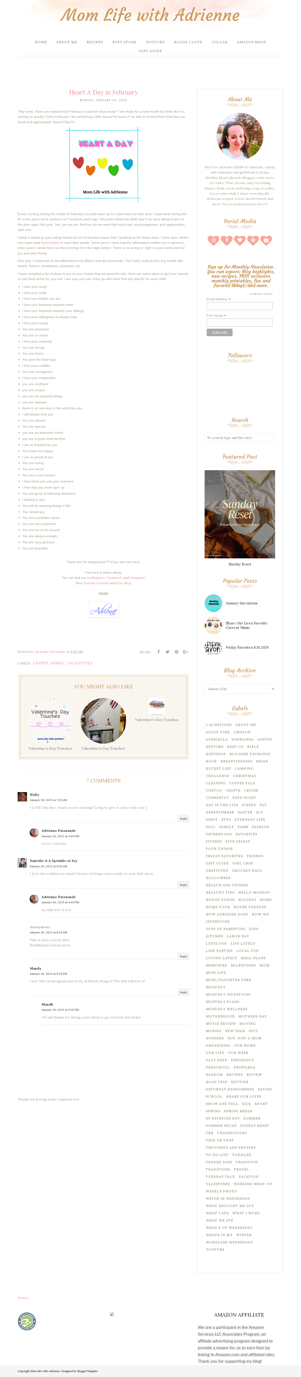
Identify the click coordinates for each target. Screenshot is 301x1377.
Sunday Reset (240, 564)
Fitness (214, 841)
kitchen (214, 936)
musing (214, 1031)
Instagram (137, 578)
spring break (238, 1111)
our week (238, 1053)
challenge (217, 776)
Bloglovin (98, 578)
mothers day (252, 1016)
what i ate (217, 1213)
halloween (218, 878)
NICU (253, 1031)
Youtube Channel (96, 583)
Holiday (247, 900)
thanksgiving (232, 1133)
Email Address (219, 299)
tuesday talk (220, 1177)
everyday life (250, 819)
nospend (215, 1038)
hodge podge (220, 900)
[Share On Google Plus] (185, 652)
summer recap (221, 1126)
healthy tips (220, 892)
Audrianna (242, 739)
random (214, 1075)
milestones (243, 965)
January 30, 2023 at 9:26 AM (48, 866)
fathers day (219, 834)
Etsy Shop (123, 583)
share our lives (243, 1096)
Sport (261, 1104)
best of (235, 747)
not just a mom (245, 1038)
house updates (250, 907)
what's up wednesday (229, 1228)
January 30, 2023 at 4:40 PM (60, 836)
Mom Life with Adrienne (150, 15)
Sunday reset (254, 1126)
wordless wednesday (229, 1242)
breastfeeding (237, 761)
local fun (247, 951)
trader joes (219, 1162)
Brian (262, 761)
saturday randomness (230, 1089)
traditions (218, 1169)
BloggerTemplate (87, 1371)
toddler (241, 1155)
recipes (234, 1075)
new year (235, 1031)
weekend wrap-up (253, 1184)
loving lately (221, 958)
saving (265, 1089)
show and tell (222, 1104)
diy (263, 805)
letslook (216, 943)
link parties (219, 951)
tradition (247, 1162)
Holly (34, 795)
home (266, 900)
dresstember (220, 812)
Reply (183, 818)
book (211, 761)
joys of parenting (226, 929)
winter (244, 1235)
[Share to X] (167, 652)
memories (216, 965)
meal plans (253, 958)
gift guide (217, 863)
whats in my (219, 1235)
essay (212, 819)
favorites (246, 834)
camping (244, 768)
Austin (264, 739)
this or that (220, 1140)
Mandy (35, 968)
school (214, 1096)
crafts (40, 663)
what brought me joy (230, 1206)
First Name (216, 315)
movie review (221, 1024)
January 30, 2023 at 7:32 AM (48, 800)
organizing (218, 1045)
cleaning (216, 783)
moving (247, 1024)
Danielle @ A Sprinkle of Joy (53, 861)
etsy (226, 819)
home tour (218, 907)
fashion (260, 827)
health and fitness (227, 885)
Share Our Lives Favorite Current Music (247, 625)
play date (216, 1060)
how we (260, 914)
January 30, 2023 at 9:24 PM (48, 973)
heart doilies (50, 243)
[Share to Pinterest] (176, 652)
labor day (238, 936)
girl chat (243, 863)
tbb (210, 1133)
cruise (251, 790)
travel (241, 1169)
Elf (259, 812)
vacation (248, 1177)
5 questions (219, 725)
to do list (217, 1155)
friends (255, 856)
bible (253, 747)
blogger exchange (250, 754)
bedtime (215, 747)
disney (249, 805)
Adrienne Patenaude (59, 831)
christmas (244, 776)
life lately (242, 943)
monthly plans (222, 1002)
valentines (79, 663)
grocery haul (247, 870)
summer (252, 1118)
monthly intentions (228, 994)
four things (219, 849)
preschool (218, 1067)
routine (240, 1082)
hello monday (254, 892)
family (58, 663)
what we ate (219, 1220)
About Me (245, 725)
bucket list (219, 768)
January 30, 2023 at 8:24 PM (48, 932)
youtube (215, 1249)
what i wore (246, 1213)
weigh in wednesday (228, 1198)
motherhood (220, 1016)
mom (265, 965)
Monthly (216, 987)
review (254, 1075)
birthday (216, 754)
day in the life (222, 805)
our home (245, 1045)
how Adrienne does (227, 914)
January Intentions (241, 603)
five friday (238, 841)
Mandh (47, 1004)
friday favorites (224, 856)
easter (245, 812)
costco (214, 790)
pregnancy (242, 1060)
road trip (216, 1082)
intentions (218, 921)
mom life (216, 973)
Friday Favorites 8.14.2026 (247, 647)
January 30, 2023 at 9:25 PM (60, 1009)
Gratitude (217, 870)
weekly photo (221, 1191)
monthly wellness (227, 1009)
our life (215, 1053)
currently (217, 798)
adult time (218, 732)
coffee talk (242, 783)
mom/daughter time (228, 980)
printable (244, 1067)
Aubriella (217, 739)
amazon (242, 732)
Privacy (23, 1298)
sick (246, 1104)
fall (211, 827)
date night (244, 798)
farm (243, 827)
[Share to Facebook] (158, 652)
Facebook (114, 578)
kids (253, 929)
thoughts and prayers (231, 1147)
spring (213, 1111)
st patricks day (223, 1118)
